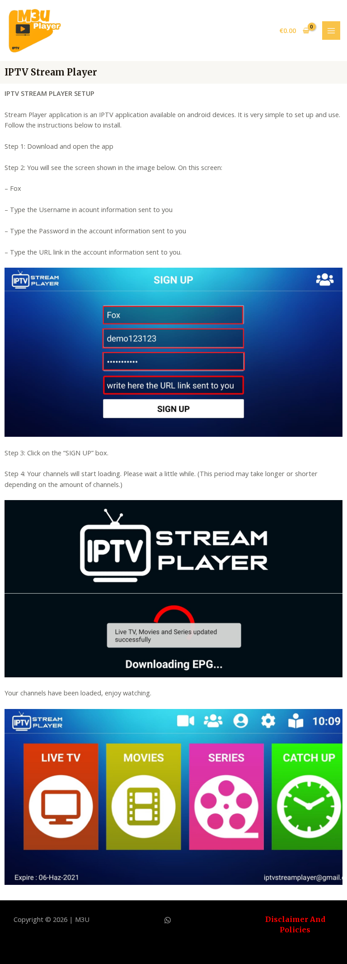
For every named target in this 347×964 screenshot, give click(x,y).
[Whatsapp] (167, 920)
